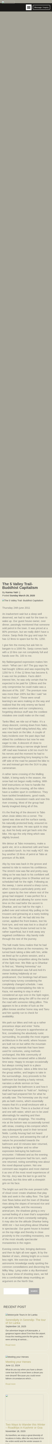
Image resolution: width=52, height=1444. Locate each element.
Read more (16, 1345)
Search (34, 1291)
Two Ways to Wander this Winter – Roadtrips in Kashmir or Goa (25, 1426)
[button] (29, 7)
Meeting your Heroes (18, 1361)
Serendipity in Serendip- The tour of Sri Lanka (26, 1321)
